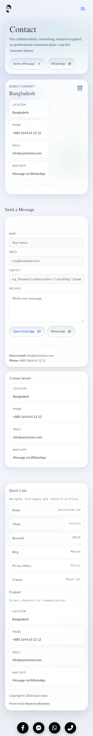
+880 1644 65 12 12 (32, 360)
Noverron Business (37, 703)
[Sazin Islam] (18, 8)
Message (15, 288)
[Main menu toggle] (83, 8)
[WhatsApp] (54, 728)
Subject (15, 270)
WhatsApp (58, 63)
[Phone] (70, 728)
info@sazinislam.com (40, 355)
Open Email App (23, 331)
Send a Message (24, 63)
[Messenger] (38, 728)
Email (13, 252)
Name (12, 233)
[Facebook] (23, 728)
